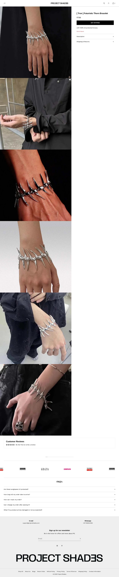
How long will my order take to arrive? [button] (17, 494)
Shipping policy (82, 571)
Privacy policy (61, 571)
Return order (41, 571)
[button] (104, 3)
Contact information (95, 571)
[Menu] (6, 3)
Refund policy (51, 571)
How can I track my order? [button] (13, 499)
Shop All (20, 571)
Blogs (33, 571)
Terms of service (72, 571)
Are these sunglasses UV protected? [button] (16, 489)
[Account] (109, 3)
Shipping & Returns (83, 41)
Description (80, 36)
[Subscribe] (78, 538)
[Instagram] (57, 546)
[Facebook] (62, 546)
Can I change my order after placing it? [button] (17, 505)
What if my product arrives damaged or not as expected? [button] (23, 510)
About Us (27, 571)
